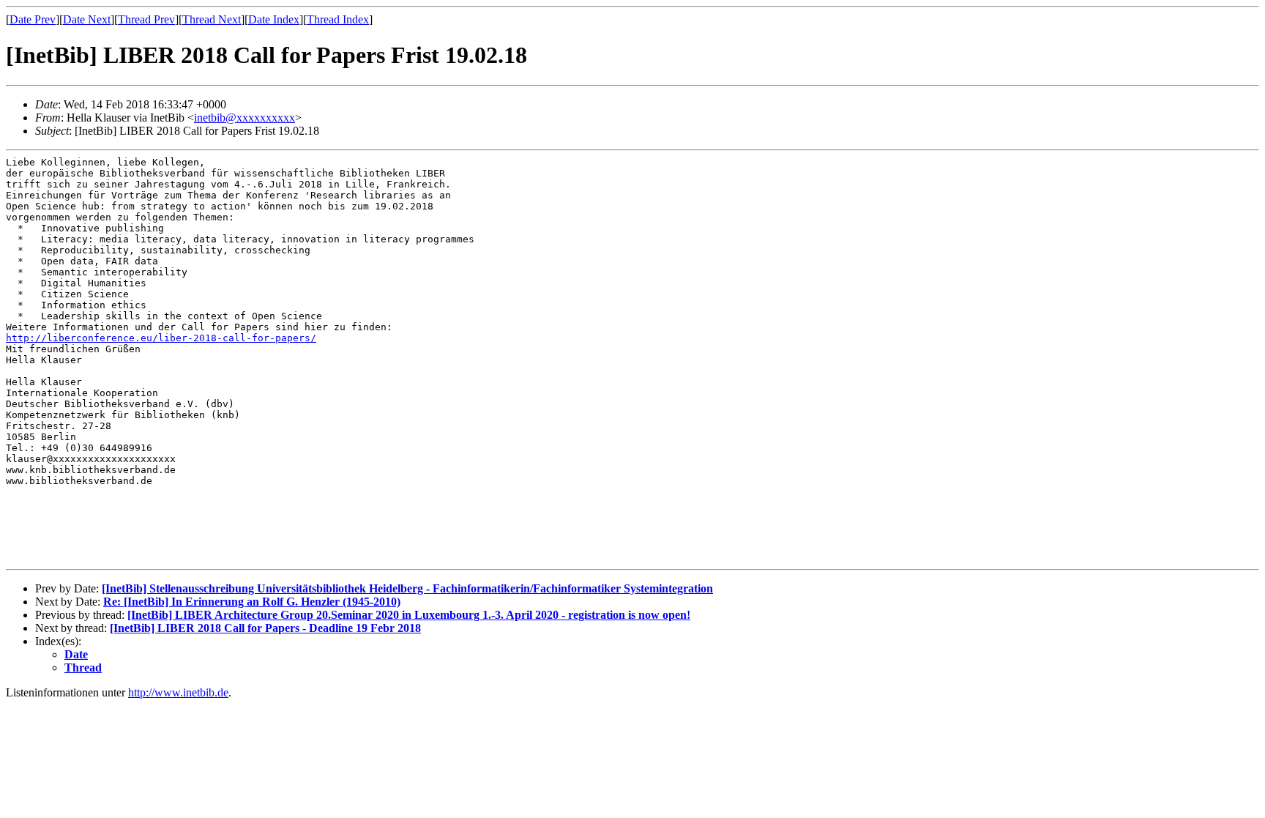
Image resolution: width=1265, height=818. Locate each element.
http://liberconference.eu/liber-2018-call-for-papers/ (161, 337)
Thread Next (211, 19)
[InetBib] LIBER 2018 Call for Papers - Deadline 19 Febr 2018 (265, 628)
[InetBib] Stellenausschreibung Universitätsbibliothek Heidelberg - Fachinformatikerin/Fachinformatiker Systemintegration (407, 588)
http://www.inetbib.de (178, 692)
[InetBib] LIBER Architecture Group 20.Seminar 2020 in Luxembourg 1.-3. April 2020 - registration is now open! (408, 615)
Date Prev (33, 19)
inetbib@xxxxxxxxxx (244, 117)
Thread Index (338, 19)
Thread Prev (146, 19)
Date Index (273, 19)
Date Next (87, 19)
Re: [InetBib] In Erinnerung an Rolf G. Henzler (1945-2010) (251, 601)
